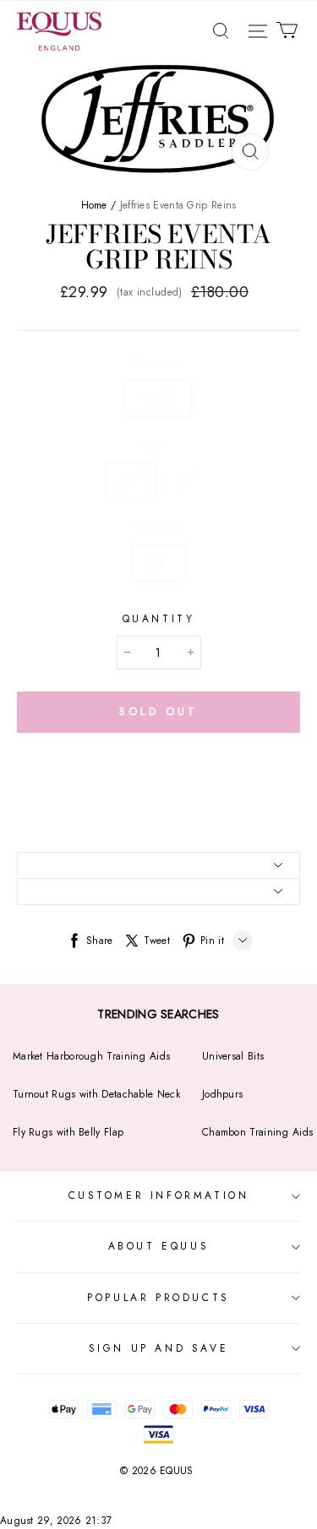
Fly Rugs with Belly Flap (68, 1132)
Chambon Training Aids (257, 1132)
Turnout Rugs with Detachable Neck (96, 1094)
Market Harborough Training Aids (91, 1056)
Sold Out (158, 711)
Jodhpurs (222, 1094)
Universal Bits (233, 1056)
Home (94, 205)
